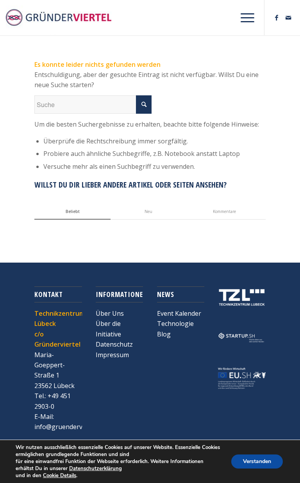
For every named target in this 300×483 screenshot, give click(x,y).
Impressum (112, 355)
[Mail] (288, 17)
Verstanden (257, 461)
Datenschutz (114, 344)
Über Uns (110, 313)
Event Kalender (179, 313)
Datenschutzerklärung (95, 468)
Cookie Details (59, 475)
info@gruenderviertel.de (70, 426)
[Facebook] (276, 17)
